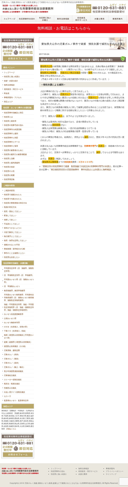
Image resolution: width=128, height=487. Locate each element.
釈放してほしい (10, 215)
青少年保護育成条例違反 (13, 371)
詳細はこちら (11, 429)
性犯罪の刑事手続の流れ (13, 125)
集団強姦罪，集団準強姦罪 (14, 290)
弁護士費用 (99, 19)
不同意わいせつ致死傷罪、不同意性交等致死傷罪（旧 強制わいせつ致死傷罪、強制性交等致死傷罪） (19, 297)
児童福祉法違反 (10, 375)
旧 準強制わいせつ (12, 286)
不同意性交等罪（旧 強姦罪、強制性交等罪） (19, 269)
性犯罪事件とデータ (12, 142)
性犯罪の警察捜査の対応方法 (15, 203)
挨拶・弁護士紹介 (11, 80)
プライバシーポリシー (114, 471)
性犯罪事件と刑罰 (11, 137)
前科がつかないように (13, 228)
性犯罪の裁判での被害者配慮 (15, 154)
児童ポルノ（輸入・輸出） (14, 367)
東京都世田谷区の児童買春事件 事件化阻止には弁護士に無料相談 (81, 169)
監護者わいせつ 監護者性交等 (16, 400)
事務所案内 (117, 19)
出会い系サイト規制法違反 (14, 392)
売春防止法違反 (10, 388)
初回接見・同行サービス (81, 19)
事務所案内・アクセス (13, 97)
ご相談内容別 (9, 190)
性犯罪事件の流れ (27, 19)
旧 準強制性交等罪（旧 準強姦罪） (19, 275)
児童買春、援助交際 (12, 350)
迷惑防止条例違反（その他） (15, 346)
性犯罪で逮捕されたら (13, 194)
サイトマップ (111, 474)
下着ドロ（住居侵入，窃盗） (15, 330)
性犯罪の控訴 (9, 166)
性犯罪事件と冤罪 (11, 146)
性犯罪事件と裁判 (11, 133)
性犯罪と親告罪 (10, 121)
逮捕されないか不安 (12, 244)
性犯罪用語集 (9, 179)
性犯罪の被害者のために (13, 150)
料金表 (6, 93)
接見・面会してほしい (13, 211)
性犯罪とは (8, 117)
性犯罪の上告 (9, 171)
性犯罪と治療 (9, 158)
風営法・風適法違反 (12, 383)
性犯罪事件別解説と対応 (13, 112)
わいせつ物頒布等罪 (12, 322)
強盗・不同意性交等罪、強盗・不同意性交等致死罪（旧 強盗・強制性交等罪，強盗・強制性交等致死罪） (19, 307)
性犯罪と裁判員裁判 (12, 162)
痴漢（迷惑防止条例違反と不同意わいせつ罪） (19, 336)
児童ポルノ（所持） (12, 354)
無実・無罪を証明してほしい (15, 240)
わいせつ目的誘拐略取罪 (13, 314)
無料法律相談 (63, 19)
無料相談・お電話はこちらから (64, 28)
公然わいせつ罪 (10, 318)
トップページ (10, 19)
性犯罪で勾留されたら (13, 198)
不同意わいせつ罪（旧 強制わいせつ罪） (19, 280)
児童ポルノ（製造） (12, 358)
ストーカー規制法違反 (13, 379)
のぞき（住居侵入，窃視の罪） (16, 326)
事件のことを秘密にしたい (14, 253)
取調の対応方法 (10, 207)
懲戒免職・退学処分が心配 (14, 248)
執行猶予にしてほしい (13, 236)
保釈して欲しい (10, 219)
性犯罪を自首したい (12, 257)
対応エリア (8, 101)
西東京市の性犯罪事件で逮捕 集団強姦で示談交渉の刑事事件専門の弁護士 (77, 166)
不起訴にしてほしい (12, 223)
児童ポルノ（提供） (12, 362)
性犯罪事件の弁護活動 (13, 129)
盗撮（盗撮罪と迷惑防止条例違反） (18, 342)
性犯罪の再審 (9, 175)
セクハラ (7, 396)
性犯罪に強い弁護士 (45, 19)
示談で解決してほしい (13, 232)
